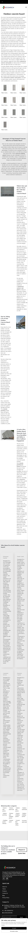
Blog (3, 895)
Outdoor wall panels (17, 809)
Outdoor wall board (24, 808)
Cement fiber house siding (17, 823)
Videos (4, 888)
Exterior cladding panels (17, 815)
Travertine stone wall (24, 821)
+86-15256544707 (8, 910)
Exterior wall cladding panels (11, 815)
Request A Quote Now (21, 850)
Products (4, 891)
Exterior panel (11, 821)
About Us (4, 886)
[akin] (8, 7)
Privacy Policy (5, 897)
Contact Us (5, 893)
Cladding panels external (4, 822)
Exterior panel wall (11, 808)
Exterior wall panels (4, 809)
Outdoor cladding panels (24, 815)
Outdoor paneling (4, 814)
